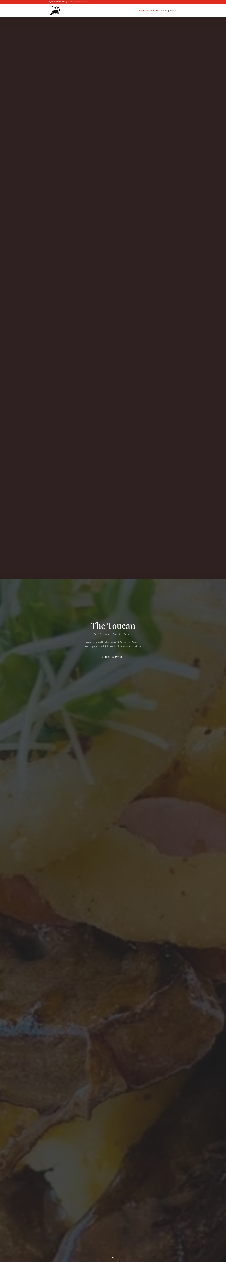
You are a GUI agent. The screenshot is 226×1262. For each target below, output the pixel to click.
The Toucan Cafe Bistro (147, 11)
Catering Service (169, 11)
